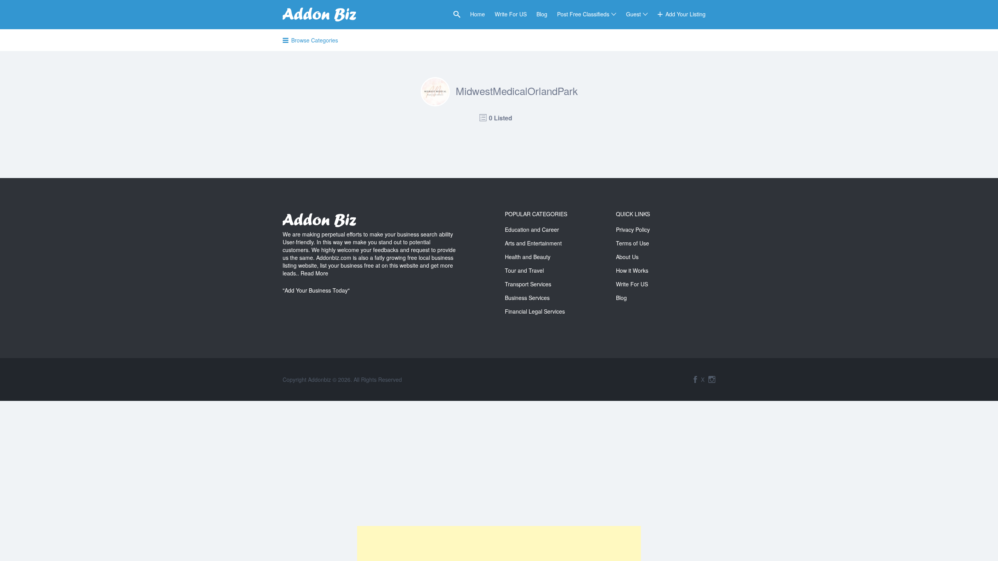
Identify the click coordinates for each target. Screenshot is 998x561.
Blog (541, 14)
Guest (633, 14)
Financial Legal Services (535, 311)
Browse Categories (314, 40)
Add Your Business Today (316, 290)
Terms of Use (632, 243)
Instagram (711, 379)
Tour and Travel (524, 270)
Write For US (511, 14)
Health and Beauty (527, 257)
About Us (627, 257)
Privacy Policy (633, 229)
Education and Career (532, 229)
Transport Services (528, 284)
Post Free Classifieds (583, 14)
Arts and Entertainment (533, 243)
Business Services (527, 298)
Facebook (695, 379)
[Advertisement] (499, 543)
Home (477, 14)
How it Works (632, 270)
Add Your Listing (685, 14)
